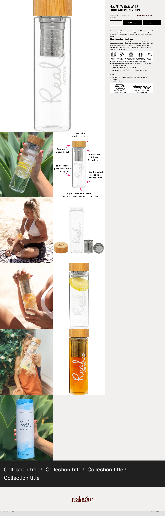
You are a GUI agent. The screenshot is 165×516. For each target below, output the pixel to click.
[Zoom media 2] (26, 164)
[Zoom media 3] (79, 164)
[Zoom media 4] (26, 230)
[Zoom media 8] (26, 362)
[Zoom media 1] (52, 66)
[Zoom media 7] (79, 296)
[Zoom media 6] (26, 296)
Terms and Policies (156, 512)
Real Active (11, 511)
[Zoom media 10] (26, 428)
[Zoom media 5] (79, 230)
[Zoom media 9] (79, 362)
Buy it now (152, 23)
